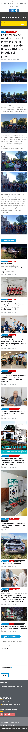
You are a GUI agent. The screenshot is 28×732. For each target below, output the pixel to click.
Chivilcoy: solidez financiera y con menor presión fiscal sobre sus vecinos (14, 413)
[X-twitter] (13, 714)
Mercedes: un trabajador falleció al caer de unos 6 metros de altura (14, 627)
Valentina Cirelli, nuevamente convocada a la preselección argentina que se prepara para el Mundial (13, 343)
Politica (17, 7)
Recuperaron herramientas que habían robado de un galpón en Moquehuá (13, 525)
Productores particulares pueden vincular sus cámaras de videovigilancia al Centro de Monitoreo (13, 378)
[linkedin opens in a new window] (15, 10)
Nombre (3, 661)
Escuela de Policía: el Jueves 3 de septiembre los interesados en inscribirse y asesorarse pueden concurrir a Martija (13, 461)
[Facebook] (9, 714)
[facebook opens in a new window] (10, 10)
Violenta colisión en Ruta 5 (11, 564)
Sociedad (16, 3)
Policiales (11, 7)
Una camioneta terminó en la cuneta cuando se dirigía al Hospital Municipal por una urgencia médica (12, 269)
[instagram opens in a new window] (18, 10)
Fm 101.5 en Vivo (5, 3)
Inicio (11, 3)
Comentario (4, 648)
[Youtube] (5, 714)
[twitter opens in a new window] (12, 10)
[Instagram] (1, 714)
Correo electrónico (6, 667)
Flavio (4, 59)
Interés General (23, 3)
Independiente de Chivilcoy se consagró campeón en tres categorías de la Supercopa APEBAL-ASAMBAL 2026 (12, 307)
